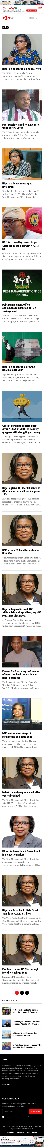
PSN (31, 1128)
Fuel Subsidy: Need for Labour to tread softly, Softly (20, 126)
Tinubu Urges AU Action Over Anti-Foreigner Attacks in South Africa (26, 1022)
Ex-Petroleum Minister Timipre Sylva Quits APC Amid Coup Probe (27, 1046)
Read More (6, 1084)
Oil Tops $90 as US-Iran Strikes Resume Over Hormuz (24, 1034)
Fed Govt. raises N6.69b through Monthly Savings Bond (20, 971)
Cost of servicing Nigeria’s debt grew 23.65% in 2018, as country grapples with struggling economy (21, 429)
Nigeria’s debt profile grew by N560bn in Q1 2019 (18, 368)
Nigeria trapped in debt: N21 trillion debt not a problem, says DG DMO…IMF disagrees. (22, 612)
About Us (10, 1132)
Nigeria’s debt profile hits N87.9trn (21, 69)
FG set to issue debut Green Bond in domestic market (21, 853)
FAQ (28, 1132)
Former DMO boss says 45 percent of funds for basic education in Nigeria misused (21, 674)
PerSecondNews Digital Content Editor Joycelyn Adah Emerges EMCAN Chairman (25, 1012)
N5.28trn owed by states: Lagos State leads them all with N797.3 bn (20, 246)
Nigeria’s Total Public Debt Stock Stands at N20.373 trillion (20, 912)
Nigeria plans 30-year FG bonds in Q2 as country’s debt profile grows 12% (21, 491)
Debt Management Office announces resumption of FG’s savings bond (19, 308)
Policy (34, 1132)
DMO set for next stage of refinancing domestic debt (17, 735)
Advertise (20, 1132)
